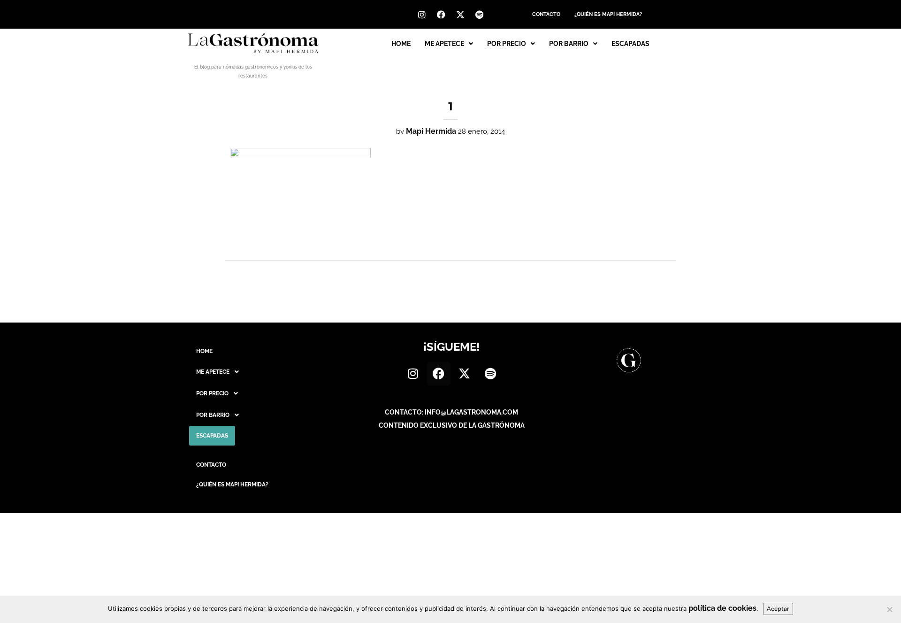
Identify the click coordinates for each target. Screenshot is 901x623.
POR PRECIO (506, 43)
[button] (449, 43)
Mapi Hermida (431, 131)
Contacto (546, 14)
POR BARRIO (568, 43)
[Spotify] (479, 14)
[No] (889, 609)
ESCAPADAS (630, 43)
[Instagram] (421, 14)
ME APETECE (444, 43)
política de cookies (722, 608)
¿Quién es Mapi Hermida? (608, 14)
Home (401, 43)
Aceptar (778, 608)
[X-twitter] (460, 14)
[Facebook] (441, 14)
